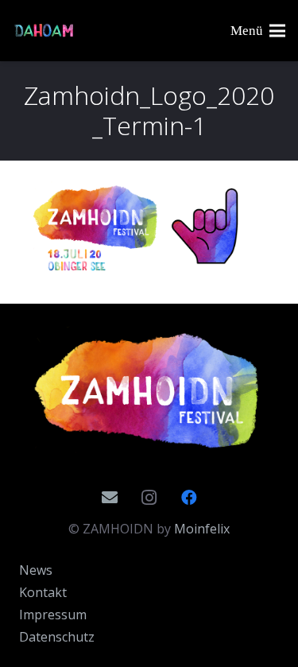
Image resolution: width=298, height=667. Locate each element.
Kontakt (43, 592)
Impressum (53, 614)
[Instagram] (149, 498)
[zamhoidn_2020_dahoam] (44, 31)
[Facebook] (189, 498)
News (35, 570)
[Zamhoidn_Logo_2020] (149, 391)
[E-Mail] (110, 498)
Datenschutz (57, 637)
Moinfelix (202, 528)
